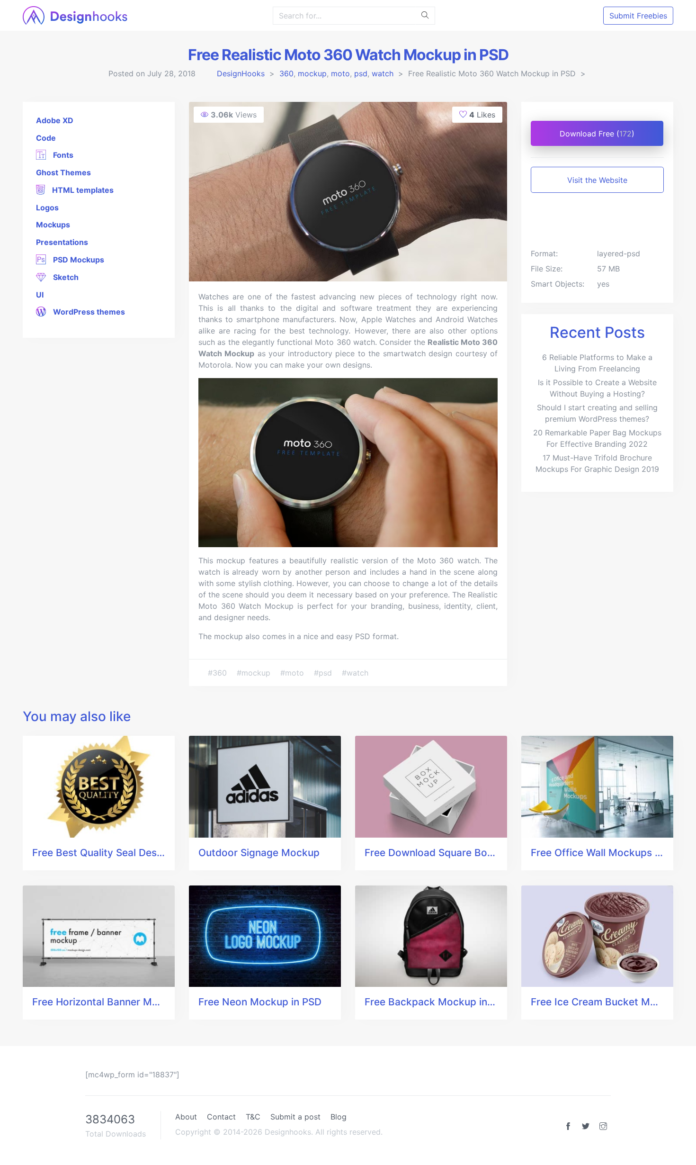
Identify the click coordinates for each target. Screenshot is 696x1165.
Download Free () (597, 133)
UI (40, 294)
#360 (218, 672)
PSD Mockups (77, 259)
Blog (338, 1116)
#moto (293, 672)
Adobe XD (54, 120)
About (186, 1116)
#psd (324, 672)
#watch (355, 672)
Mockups (53, 224)
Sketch (65, 277)
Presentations (62, 242)
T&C (253, 1116)
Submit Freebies (638, 15)
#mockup (255, 672)
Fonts (62, 155)
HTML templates (82, 190)
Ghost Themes (63, 172)
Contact (221, 1116)
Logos (47, 207)
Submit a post (295, 1116)
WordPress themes (88, 311)
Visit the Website (597, 180)
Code (46, 138)
